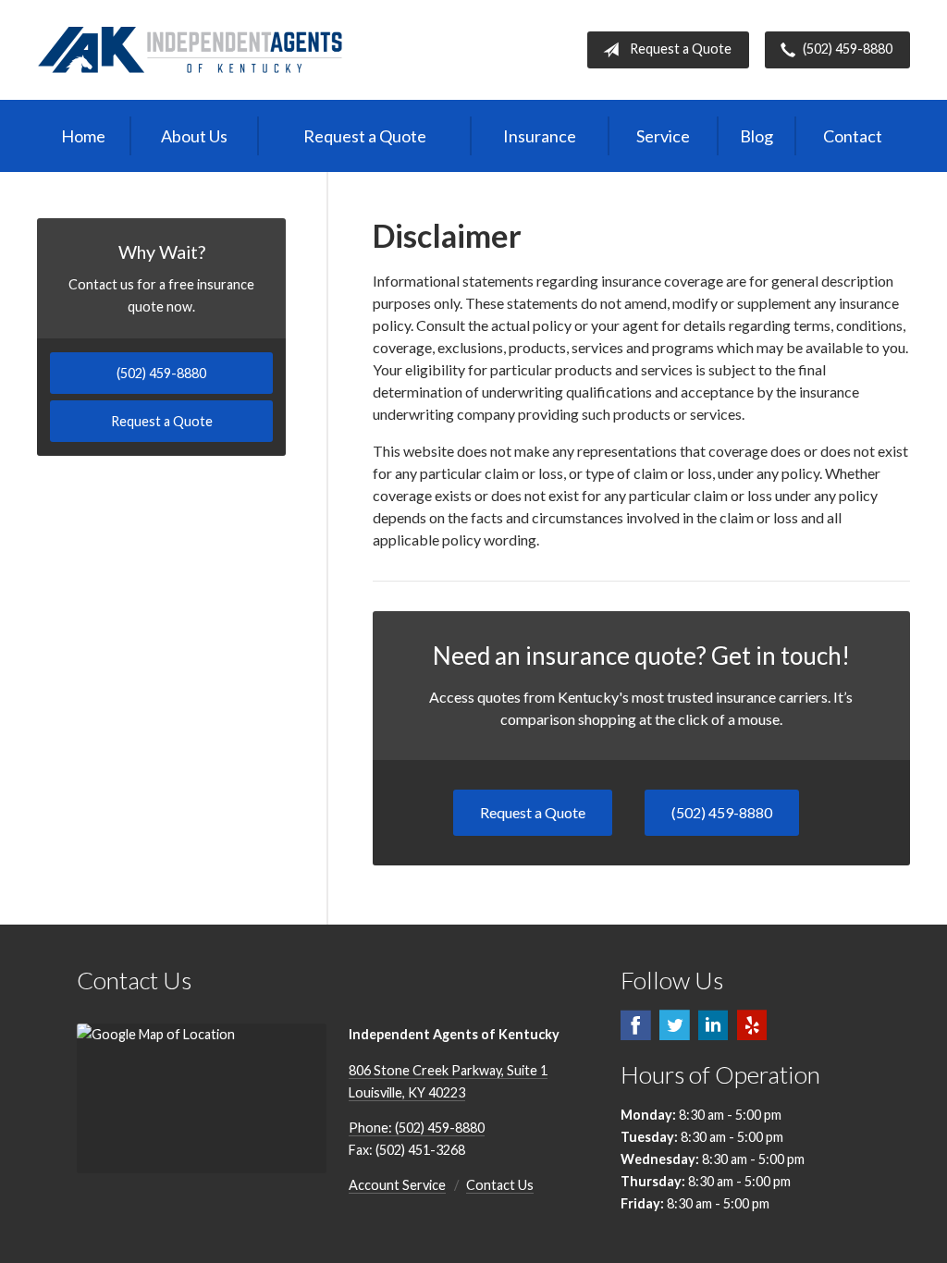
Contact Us (500, 1185)
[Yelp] (752, 1033)
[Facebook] (635, 1033)
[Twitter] (674, 1033)
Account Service (397, 1185)
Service (663, 136)
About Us (194, 136)
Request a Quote (681, 48)
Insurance (539, 136)
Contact (852, 136)
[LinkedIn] (713, 1033)
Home (83, 136)
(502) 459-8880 (847, 48)
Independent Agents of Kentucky (190, 50)
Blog (756, 136)
